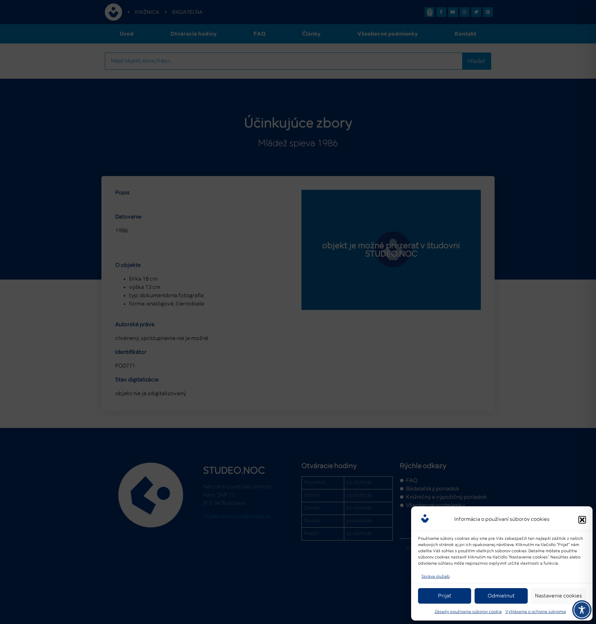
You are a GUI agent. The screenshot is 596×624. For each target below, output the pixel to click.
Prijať (444, 595)
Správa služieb (435, 577)
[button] (582, 519)
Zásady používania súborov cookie (468, 612)
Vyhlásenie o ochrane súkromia (535, 612)
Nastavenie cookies (558, 595)
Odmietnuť (501, 595)
